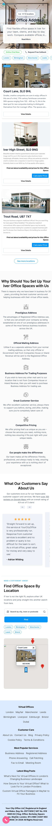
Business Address (14, 753)
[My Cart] (43, 4)
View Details (26, 114)
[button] (26, 670)
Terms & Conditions (34, 740)
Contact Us (20, 735)
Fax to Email (17, 762)
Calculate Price (40, 176)
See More (26, 664)
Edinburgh (34, 717)
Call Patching (36, 758)
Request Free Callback (37, 52)
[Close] (33, 648)
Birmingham (18, 58)
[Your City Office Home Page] (9, 4)
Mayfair (19, 712)
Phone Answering (18, 758)
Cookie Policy (15, 740)
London (6, 58)
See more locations (26, 261)
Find (26, 619)
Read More (26, 39)
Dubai (26, 721)
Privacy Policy (42, 735)
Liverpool (22, 717)
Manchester (32, 58)
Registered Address (36, 753)
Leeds (44, 58)
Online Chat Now (13, 52)
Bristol (17, 632)
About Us (8, 735)
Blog (30, 735)
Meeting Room (33, 762)
